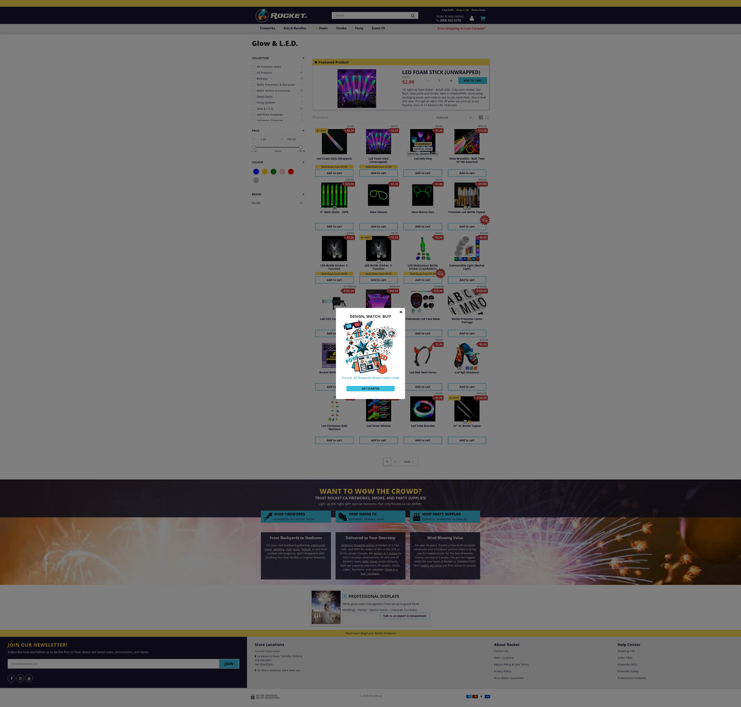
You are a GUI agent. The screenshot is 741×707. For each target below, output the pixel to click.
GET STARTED (370, 388)
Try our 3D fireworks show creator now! (370, 378)
